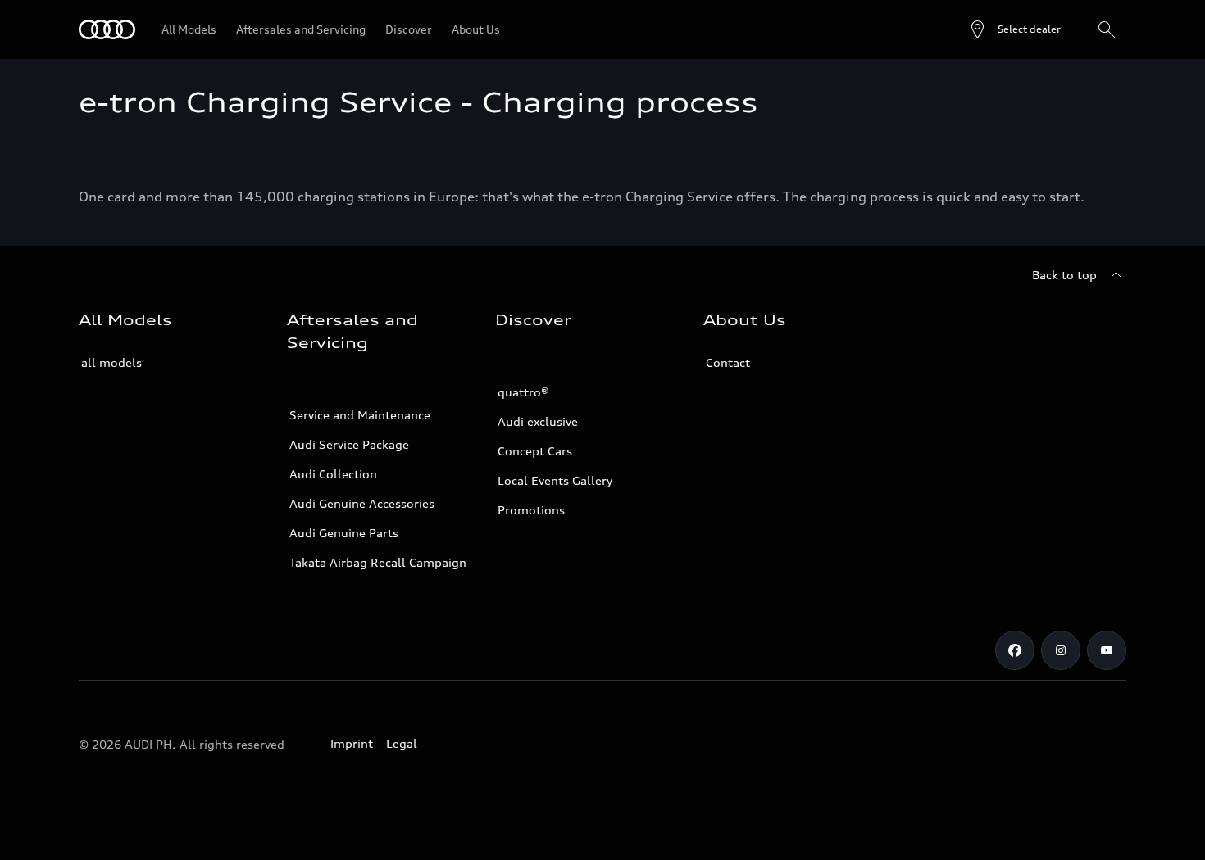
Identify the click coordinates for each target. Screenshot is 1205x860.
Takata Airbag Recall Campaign (377, 562)
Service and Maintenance (359, 415)
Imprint (351, 743)
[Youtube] (1106, 650)
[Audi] (107, 29)
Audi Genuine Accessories (361, 503)
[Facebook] (1014, 650)
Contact (728, 362)
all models (111, 362)
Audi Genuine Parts (343, 533)
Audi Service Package (349, 444)
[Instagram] (1060, 650)
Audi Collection (333, 474)
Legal (401, 743)
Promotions (531, 510)
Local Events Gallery (555, 480)
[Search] (1106, 29)
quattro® (523, 392)
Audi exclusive (538, 421)
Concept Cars (535, 451)
